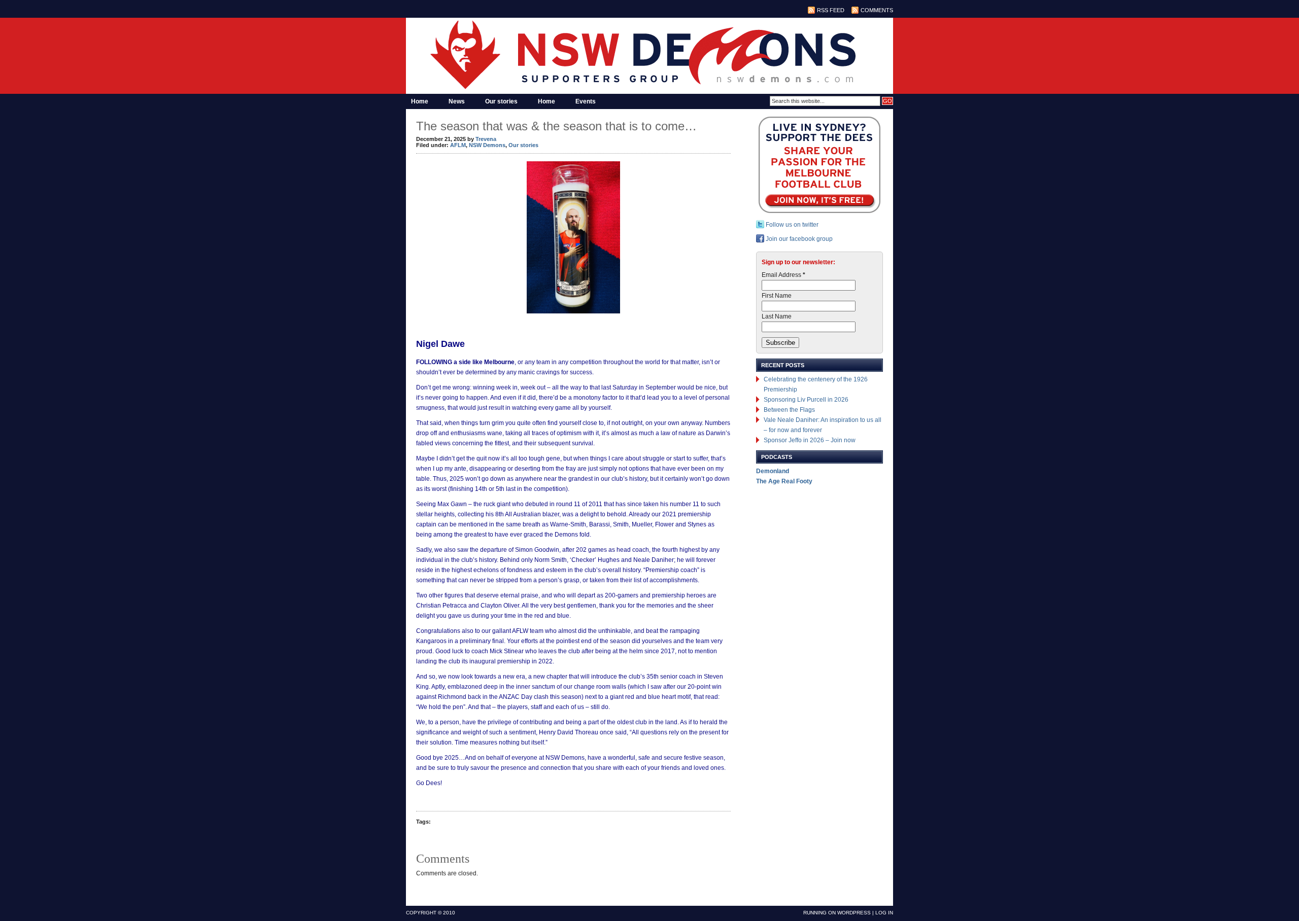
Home (419, 101)
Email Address (783, 274)
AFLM (458, 145)
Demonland (772, 471)
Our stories (501, 101)
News (457, 101)
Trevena (485, 139)
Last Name (777, 316)
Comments (877, 10)
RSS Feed (830, 10)
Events (585, 101)
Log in (884, 912)
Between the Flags (789, 409)
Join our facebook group (798, 238)
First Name (777, 295)
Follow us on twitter (791, 224)
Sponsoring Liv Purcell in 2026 (806, 399)
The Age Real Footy (784, 481)
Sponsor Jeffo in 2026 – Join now (810, 440)
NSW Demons (487, 145)
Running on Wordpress (837, 912)
